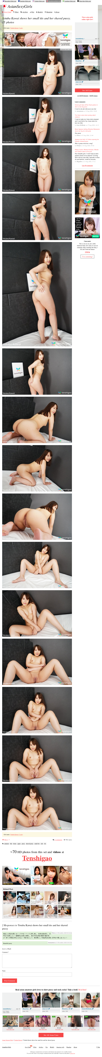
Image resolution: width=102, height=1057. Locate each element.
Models (40, 12)
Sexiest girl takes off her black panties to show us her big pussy (86, 106)
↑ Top (98, 1047)
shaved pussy (29, 844)
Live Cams (7, 12)
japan (19, 844)
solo (42, 844)
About (57, 12)
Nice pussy (78, 133)
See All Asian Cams (51, 1035)
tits (45, 844)
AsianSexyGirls (20, 6)
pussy (23, 844)
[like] (3, 840)
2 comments (58, 840)
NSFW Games (93, 96)
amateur (6, 844)
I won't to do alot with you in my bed (85, 109)
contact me (72, 1053)
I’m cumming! (87, 256)
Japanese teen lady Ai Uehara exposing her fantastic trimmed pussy (87, 140)
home (14, 844)
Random (49, 12)
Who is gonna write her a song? (84, 143)
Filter (17, 12)
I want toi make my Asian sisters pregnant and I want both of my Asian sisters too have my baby (87, 121)
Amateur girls (60, 1047)
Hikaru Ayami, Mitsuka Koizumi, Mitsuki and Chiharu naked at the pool (87, 150)
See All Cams (87, 90)
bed (11, 844)
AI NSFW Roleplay (82, 96)
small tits (37, 844)
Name (3, 971)
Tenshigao (37, 858)
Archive (25, 12)
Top (33, 12)
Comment (5, 952)
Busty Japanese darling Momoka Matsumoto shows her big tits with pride (87, 130)
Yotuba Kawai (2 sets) (16, 28)
